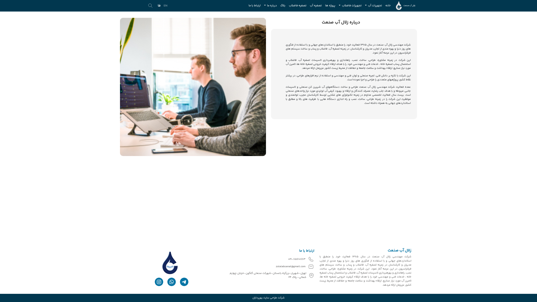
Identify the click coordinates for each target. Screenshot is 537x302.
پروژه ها (330, 5)
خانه (388, 5)
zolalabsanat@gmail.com (290, 267)
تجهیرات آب (374, 5)
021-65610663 (296, 259)
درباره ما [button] (271, 5)
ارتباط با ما (255, 5)
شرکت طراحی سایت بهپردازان (268, 298)
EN (165, 5)
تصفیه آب (316, 5)
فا (159, 5)
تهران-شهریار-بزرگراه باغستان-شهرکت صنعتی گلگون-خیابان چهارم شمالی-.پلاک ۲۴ (268, 275)
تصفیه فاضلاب (297, 5)
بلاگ (282, 5)
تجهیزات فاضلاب (351, 5)
